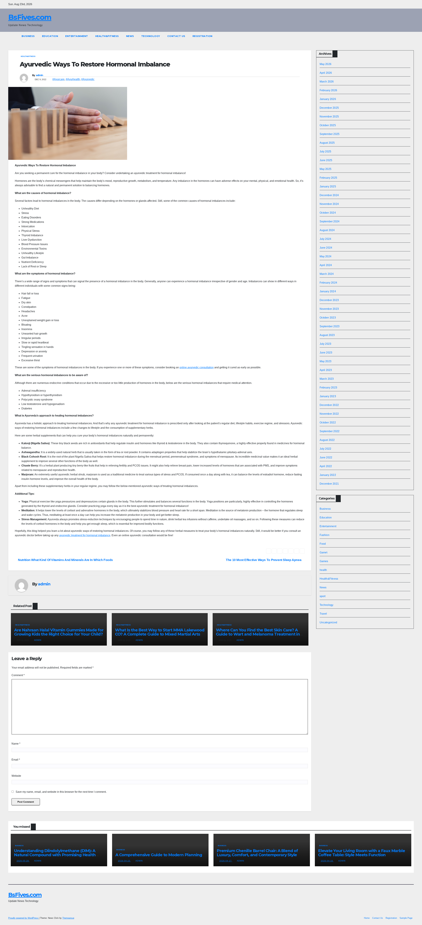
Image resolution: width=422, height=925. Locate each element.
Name (16, 743)
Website (16, 775)
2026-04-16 (327, 861)
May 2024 (326, 256)
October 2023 (328, 317)
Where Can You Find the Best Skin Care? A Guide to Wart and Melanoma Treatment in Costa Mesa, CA (258, 634)
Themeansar (68, 918)
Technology (150, 36)
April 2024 (326, 265)
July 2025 (325, 151)
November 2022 (329, 413)
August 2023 (327, 335)
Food (323, 543)
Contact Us (176, 36)
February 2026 (328, 90)
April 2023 (326, 370)
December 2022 (329, 405)
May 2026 (326, 64)
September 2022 (330, 431)
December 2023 (329, 300)
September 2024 (330, 221)
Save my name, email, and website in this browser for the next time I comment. (61, 791)
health (323, 570)
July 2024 (325, 239)
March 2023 (327, 378)
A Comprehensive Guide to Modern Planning (158, 854)
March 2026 (327, 81)
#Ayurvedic (87, 79)
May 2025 (326, 169)
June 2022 (326, 457)
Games (324, 561)
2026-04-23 (124, 861)
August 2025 (327, 142)
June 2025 (326, 160)
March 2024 (327, 273)
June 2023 (326, 352)
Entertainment (76, 36)
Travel (323, 613)
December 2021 (329, 483)
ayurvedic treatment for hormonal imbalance (84, 535)
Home (367, 918)
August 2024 (327, 230)
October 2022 (328, 422)
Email (16, 759)
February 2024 (328, 282)
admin (39, 75)
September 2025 (330, 134)
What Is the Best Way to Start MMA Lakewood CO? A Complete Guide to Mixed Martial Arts (159, 632)
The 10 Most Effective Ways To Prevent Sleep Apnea (264, 560)
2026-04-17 (225, 861)
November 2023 (329, 308)
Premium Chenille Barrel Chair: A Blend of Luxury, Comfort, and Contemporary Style (257, 852)
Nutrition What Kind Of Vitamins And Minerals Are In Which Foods (65, 560)
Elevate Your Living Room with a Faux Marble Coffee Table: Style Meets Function (361, 852)
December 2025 (329, 107)
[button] (411, 36)
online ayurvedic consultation (197, 367)
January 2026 (328, 99)
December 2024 (329, 195)
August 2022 (327, 440)
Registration (202, 36)
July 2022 (325, 448)
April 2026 (326, 72)
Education (50, 36)
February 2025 (328, 177)
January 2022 (328, 475)
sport (323, 596)
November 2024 (329, 204)
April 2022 (326, 466)
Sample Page (406, 918)
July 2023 (325, 343)
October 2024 (328, 212)
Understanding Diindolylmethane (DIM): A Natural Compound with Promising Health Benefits (54, 854)
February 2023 (328, 387)
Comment (18, 675)
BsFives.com (29, 17)
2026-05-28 (23, 861)
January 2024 (328, 291)
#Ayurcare (58, 79)
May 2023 (326, 361)
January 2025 (328, 186)
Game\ (324, 552)
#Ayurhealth (73, 79)
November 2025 (329, 116)
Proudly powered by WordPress (23, 918)
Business (28, 36)
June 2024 (326, 247)
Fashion (324, 535)
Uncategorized (328, 622)
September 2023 (330, 326)
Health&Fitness (107, 36)
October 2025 (328, 125)
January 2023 (328, 396)
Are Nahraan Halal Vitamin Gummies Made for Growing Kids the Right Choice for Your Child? (59, 632)
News (130, 36)
